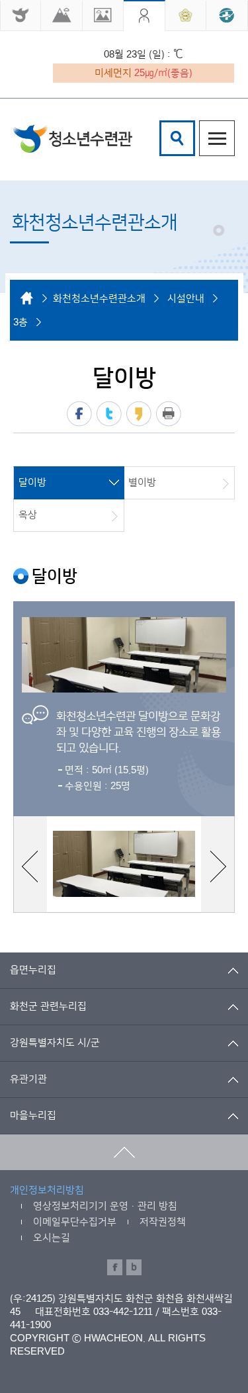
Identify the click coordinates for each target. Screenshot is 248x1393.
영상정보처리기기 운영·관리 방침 (105, 1206)
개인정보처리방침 (47, 1190)
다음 (218, 866)
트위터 (109, 414)
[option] (124, 708)
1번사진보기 (124, 864)
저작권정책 (163, 1222)
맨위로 (124, 1152)
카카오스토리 (138, 414)
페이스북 (79, 414)
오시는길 (51, 1238)
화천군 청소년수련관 (72, 138)
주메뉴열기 (217, 138)
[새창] (20, 15)
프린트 (168, 414)
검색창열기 (177, 138)
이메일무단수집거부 (74, 1222)
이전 (30, 866)
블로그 (134, 1267)
